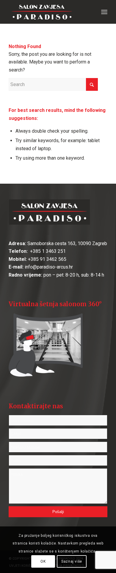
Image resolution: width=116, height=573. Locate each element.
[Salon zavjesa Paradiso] (48, 12)
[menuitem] (104, 12)
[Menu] (104, 12)
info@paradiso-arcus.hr (49, 267)
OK (43, 561)
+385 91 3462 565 (47, 259)
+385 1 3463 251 (47, 251)
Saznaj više (71, 561)
